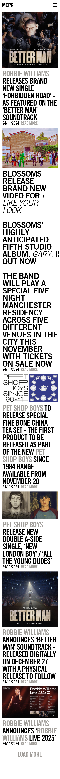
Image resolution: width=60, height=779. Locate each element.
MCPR (7, 4)
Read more (29, 123)
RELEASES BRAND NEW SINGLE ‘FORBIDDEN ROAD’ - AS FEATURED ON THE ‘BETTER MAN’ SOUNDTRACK (29, 95)
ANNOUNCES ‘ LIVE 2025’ (29, 730)
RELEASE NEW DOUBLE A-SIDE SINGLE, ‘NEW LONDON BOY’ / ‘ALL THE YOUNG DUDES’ (27, 543)
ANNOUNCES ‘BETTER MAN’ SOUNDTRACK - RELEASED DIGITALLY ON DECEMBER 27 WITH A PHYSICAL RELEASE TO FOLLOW (29, 654)
